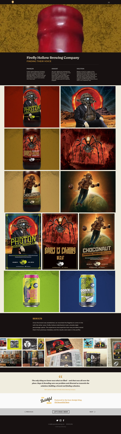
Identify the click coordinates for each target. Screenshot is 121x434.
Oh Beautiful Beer (62, 402)
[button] (109, 2)
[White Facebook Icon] (63, 420)
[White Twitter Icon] (57, 420)
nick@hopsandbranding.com (56, 424)
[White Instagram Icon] (60, 420)
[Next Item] (119, 352)
